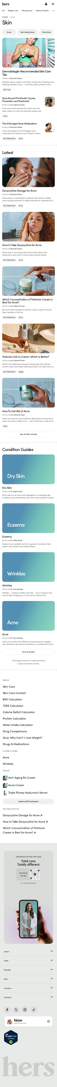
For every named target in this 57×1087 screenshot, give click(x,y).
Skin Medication (27, 32)
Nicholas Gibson (16, 78)
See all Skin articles (28, 434)
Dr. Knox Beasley (16, 589)
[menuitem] (3, 11)
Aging (21, 372)
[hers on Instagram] (25, 1009)
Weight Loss (13, 10)
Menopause (27, 10)
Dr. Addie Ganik (16, 491)
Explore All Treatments (28, 801)
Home (5, 17)
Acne (9, 32)
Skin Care (7, 90)
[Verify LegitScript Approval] (11, 1037)
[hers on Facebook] (7, 1009)
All (3, 10)
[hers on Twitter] (16, 1009)
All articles (46, 32)
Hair (54, 10)
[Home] (5, 3)
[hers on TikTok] (33, 1009)
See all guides (28, 652)
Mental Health (42, 10)
